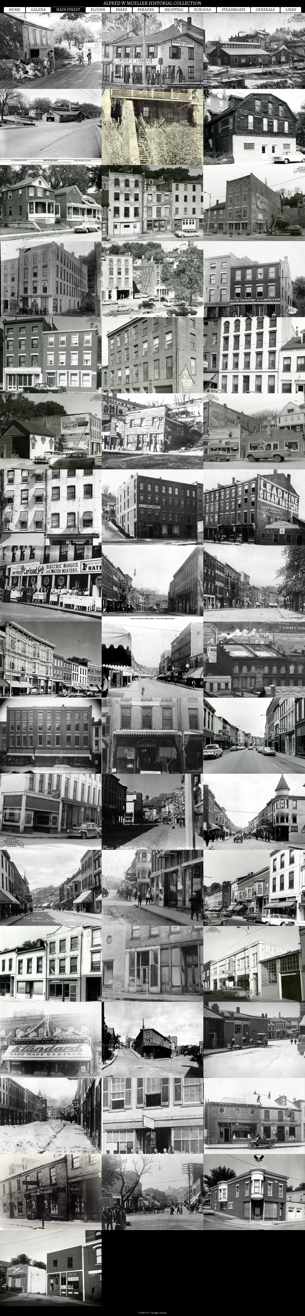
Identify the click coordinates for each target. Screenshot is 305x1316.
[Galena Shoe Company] (51, 279)
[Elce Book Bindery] (152, 507)
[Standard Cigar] (51, 1040)
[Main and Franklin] (152, 1192)
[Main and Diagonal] (152, 1040)
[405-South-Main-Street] (51, 431)
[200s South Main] (51, 660)
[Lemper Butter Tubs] (254, 279)
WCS (147, 1313)
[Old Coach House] (254, 1116)
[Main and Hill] (152, 812)
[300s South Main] (51, 507)
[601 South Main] (254, 127)
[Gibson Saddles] (152, 1116)
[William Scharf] (51, 1192)
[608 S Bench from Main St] (152, 127)
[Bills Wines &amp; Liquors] (51, 812)
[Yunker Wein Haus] (152, 51)
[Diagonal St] (254, 1040)
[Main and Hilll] (51, 888)
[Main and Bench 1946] (51, 127)
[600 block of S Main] (254, 51)
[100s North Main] (254, 888)
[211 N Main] (152, 964)
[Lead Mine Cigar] (254, 507)
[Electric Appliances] (51, 583)
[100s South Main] (254, 736)
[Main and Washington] (152, 660)
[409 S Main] (152, 431)
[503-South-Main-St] (152, 279)
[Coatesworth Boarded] (254, 660)
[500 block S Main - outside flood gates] (51, 203)
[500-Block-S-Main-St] (51, 355)
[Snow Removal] (51, 1116)
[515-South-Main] (254, 203)
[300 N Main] (254, 1192)
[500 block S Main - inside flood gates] (152, 203)
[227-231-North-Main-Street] (254, 964)
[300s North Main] (51, 1268)
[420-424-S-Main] (152, 355)
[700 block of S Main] (51, 51)
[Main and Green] (152, 583)
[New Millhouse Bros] (51, 736)
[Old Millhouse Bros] (152, 736)
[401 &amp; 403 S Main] (254, 431)
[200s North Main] (51, 964)
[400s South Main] (254, 355)
